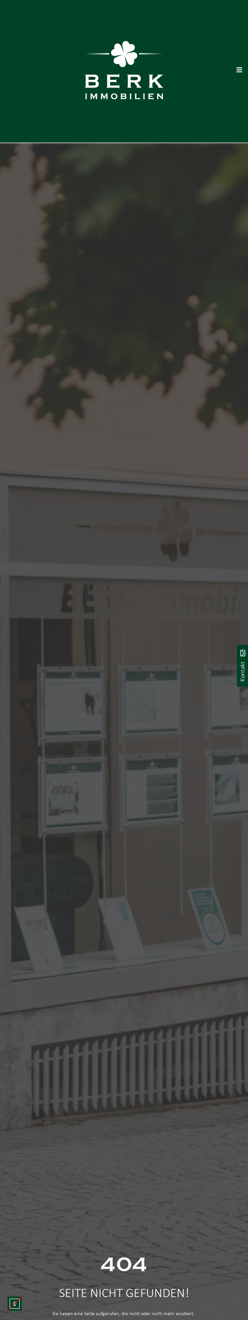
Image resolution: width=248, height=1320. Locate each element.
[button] (14, 1303)
